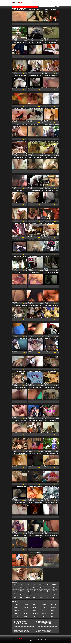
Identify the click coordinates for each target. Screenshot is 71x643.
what (46, 500)
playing (16, 122)
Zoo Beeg (52, 610)
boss (41, 587)
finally (32, 303)
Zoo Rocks (42, 1)
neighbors (35, 597)
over (17, 106)
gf (41, 594)
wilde (54, 587)
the (32, 40)
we (47, 106)
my (16, 73)
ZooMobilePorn (56, 4)
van (30, 369)
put (16, 352)
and (14, 73)
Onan (23, 610)
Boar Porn (43, 607)
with (31, 40)
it (48, 40)
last (15, 451)
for (29, 451)
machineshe (33, 221)
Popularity (28, 6)
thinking (17, 385)
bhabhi (33, 336)
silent (31, 237)
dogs (45, 155)
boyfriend (15, 369)
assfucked (48, 593)
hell (29, 155)
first (15, 594)
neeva (16, 106)
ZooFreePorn (43, 604)
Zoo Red (52, 613)
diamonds (46, 122)
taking (14, 106)
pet (16, 484)
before (14, 303)
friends (30, 500)
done (15, 270)
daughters (54, 594)
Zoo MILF (48, 5)
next (16, 188)
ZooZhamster (49, 4)
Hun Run (43, 616)
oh (29, 221)
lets (54, 593)
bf (48, 584)
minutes (16, 221)
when (14, 40)
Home (15, 6)
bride (35, 584)
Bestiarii (43, 610)
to (33, 122)
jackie (48, 587)
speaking (46, 237)
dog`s (15, 597)
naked (50, 122)
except (30, 484)
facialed (48, 594)
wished (49, 352)
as (45, 188)
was (16, 533)
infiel (48, 597)
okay (14, 385)
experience (16, 237)
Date (35, 6)
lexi (35, 593)
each (15, 500)
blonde (15, 588)
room (41, 593)
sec (28, 588)
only (46, 270)
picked (47, 467)
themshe (49, 484)
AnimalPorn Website (35, 613)
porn (22, 587)
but (48, 303)
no (29, 188)
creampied (54, 588)
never (46, 221)
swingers (35, 594)
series (41, 590)
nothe (31, 221)
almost (49, 467)
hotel (41, 591)
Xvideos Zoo (43, 613)
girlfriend (35, 587)
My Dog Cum (42, 3)
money (32, 73)
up (45, 467)
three (15, 155)
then (15, 352)
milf (31, 418)
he (15, 40)
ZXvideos (18, 3)
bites (30, 352)
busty (28, 590)
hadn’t (31, 155)
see (45, 500)
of (33, 385)
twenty (14, 221)
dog (15, 533)
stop (29, 106)
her (48, 122)
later (18, 221)
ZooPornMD (24, 613)
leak (47, 155)
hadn (15, 73)
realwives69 (28, 597)
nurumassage (48, 588)
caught (22, 590)
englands (15, 593)
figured (47, 40)
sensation (31, 385)
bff (42, 588)
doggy (17, 270)
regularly (18, 122)
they (45, 336)
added (15, 584)
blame (32, 122)
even (29, 40)
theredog (48, 451)
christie (28, 584)
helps (48, 590)
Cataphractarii (34, 604)
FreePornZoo (15, 604)
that (31, 484)
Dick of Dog (24, 616)
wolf (32, 352)
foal (46, 533)
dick (22, 584)
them (49, 237)
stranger (41, 597)
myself (46, 106)
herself (30, 122)
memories (30, 336)
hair (31, 188)
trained (48, 73)
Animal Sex (33, 607)
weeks (17, 155)
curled (50, 451)
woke (33, 418)
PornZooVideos (49, 1)
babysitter (54, 584)
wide (45, 385)
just (48, 336)
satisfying (17, 500)
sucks (54, 590)
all (29, 73)
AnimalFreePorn (53, 607)
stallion (17, 303)
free (21, 594)
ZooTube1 (56, 1)
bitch (28, 587)
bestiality (41, 584)
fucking (28, 594)
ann (46, 352)
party (35, 591)
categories (22, 6)
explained (48, 188)
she (45, 40)
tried (15, 467)
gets (35, 588)
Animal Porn (25, 604)
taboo (21, 588)
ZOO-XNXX (56, 3)
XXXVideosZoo (49, 3)
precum (49, 155)
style (47, 303)
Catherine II (42, 4)
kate (15, 591)
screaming (33, 106)
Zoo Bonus (33, 610)
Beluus (51, 616)
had (16, 40)
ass (54, 597)
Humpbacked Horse (49, 2)
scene (22, 597)
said (15, 385)
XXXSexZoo (34, 616)
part (47, 270)
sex (15, 587)
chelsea (48, 591)
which (46, 369)
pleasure (28, 593)
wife (15, 590)
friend (54, 591)
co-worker (22, 593)
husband (22, 591)
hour (45, 418)
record (32, 270)
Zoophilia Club (53, 604)
